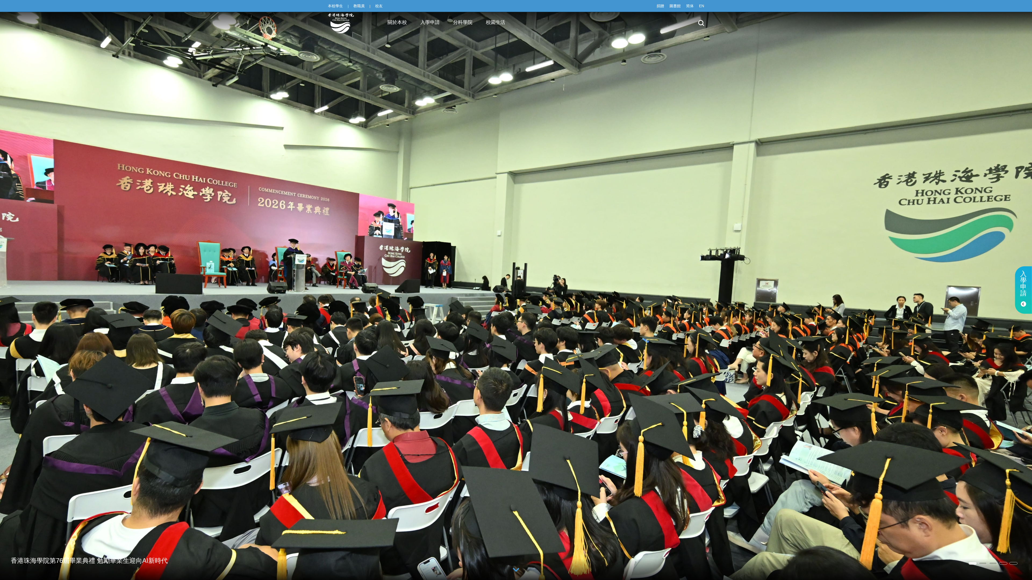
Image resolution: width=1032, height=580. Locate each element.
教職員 (359, 6)
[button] (973, 563)
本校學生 (335, 6)
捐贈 (660, 6)
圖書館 (675, 6)
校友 (379, 6)
